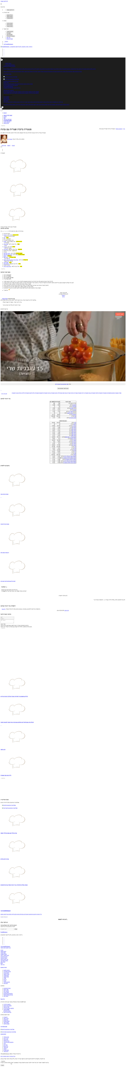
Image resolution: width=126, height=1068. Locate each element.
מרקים (32, 69)
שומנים (74, 409)
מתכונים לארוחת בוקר (8, 1042)
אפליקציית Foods (7, 74)
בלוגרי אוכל (6, 1018)
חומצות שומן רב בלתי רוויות (70, 456)
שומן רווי (71, 411)
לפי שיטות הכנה (7, 71)
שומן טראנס (70, 413)
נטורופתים (6, 1019)
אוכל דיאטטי (40, 71)
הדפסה (8, 145)
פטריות (5, 246)
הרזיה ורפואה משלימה (13, 104)
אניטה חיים (9, 139)
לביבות (5, 1048)
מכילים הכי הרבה (7, 84)
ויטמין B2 (74, 430)
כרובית (5, 235)
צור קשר (8, 37)
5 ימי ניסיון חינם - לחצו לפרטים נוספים (12, 87)
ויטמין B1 (74, 429)
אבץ (75, 453)
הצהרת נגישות (9, 38)
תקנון (2, 955)
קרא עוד (3, 609)
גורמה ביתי (6, 104)
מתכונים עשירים (56, 71)
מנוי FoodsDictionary (8, 44)
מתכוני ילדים (36, 69)
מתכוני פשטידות (85, 69)
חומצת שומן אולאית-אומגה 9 (69, 462)
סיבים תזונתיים (72, 417)
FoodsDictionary (4, 932)
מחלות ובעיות (46, 102)
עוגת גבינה (6, 1039)
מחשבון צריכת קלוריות (34, 93)
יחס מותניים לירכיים (8, 91)
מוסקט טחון (6, 263)
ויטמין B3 (74, 432)
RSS (2, 963)
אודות (2, 950)
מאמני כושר (6, 1022)
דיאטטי (63, 295)
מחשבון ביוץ (6, 98)
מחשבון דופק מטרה (17, 91)
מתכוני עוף (47, 69)
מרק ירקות (6, 1038)
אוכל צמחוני (73, 69)
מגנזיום (74, 449)
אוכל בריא (35, 71)
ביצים (5, 256)
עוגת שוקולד (6, 1037)
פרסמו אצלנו (3, 951)
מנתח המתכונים (78, 71)
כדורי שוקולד (6, 1041)
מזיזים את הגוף (22, 104)
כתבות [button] (8, 99)
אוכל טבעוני (6, 976)
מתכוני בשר (42, 69)
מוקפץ (57, 69)
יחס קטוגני (66, 610)
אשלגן (74, 454)
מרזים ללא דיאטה (29, 104)
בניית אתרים (12, 1056)
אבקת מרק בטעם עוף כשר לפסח (11, 259)
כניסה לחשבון (7, 63)
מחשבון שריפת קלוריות (27, 91)
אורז (4, 118)
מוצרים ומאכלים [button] (14, 81)
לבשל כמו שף (44, 104)
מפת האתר (3, 952)
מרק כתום (6, 1046)
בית (124, 128)
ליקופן (74, 424)
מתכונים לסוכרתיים (17, 69)
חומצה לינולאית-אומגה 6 (70, 459)
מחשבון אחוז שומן (13, 93)
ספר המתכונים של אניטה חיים (61, 384)
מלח (4, 237)
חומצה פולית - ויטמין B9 (70, 437)
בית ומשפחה (55, 102)
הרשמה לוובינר (7, 122)
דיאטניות (6, 1017)
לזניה (5, 1043)
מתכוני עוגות (79, 69)
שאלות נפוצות (4, 954)
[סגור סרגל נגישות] (1, 4)
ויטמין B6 (74, 435)
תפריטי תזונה (30, 84)
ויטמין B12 (73, 438)
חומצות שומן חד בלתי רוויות (70, 461)
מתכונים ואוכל (119, 128)
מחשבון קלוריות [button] (14, 85)
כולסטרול (74, 414)
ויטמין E (74, 443)
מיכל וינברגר (4, 298)
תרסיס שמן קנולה (7, 266)
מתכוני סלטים (92, 69)
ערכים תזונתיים (23, 84)
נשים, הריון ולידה (23, 102)
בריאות (50, 102)
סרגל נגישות (6, 123)
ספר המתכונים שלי (70, 71)
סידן (75, 446)
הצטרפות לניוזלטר (8, 119)
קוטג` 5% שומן (7, 253)
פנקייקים (5, 1044)
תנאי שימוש (6, 955)
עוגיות (54, 69)
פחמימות (74, 406)
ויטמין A (74, 425)
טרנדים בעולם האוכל (8, 69)
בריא (63, 296)
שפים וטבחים (6, 1021)
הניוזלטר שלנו (4, 922)
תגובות (13, 145)
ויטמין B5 (74, 433)
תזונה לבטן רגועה (37, 104)
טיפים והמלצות (16, 102)
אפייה (60, 69)
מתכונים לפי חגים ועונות (16, 71)
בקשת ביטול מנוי (4, 960)
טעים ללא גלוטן (59, 104)
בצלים (5, 241)
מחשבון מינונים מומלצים (23, 93)
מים (75, 422)
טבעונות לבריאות (51, 104)
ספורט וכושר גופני (32, 102)
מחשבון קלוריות (35, 91)
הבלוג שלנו (3, 962)
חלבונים (74, 405)
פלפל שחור (6, 262)
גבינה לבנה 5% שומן (8, 254)
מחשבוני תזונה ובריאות (9, 90)
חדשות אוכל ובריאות (8, 102)
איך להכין (61, 102)
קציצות (5, 116)
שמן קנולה (6, 244)
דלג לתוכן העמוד (4, 1)
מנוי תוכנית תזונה (4, 959)
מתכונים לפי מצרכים (47, 71)
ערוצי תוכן (6, 100)
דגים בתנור (6, 1051)
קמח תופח (6, 257)
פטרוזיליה (6, 249)
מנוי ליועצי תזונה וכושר (6, 947)
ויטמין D (74, 441)
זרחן (75, 451)
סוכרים (71, 408)
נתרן (75, 416)
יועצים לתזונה (6, 1023)
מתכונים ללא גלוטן (26, 69)
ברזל (75, 448)
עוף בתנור (6, 1047)
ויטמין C (74, 440)
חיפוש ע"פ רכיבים (15, 84)
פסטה (51, 69)
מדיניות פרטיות (4, 956)
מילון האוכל (6, 82)
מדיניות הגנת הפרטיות (5, 1064)
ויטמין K (74, 445)
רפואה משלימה (39, 102)
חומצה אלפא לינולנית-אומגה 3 (69, 457)
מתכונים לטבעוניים (66, 69)
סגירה (2, 1065)
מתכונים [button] (13, 66)
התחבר (6, 41)
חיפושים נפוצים (3, 1034)
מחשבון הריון (6, 96)
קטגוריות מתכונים (4, 967)
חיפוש (5, 112)
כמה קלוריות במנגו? (8, 115)
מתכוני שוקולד (7, 982)
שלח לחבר (3, 145)
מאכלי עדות (29, 71)
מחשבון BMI (6, 93)
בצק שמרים (6, 1050)
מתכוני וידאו (63, 71)
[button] (7, 66)
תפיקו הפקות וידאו (5, 1056)
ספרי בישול (24, 71)
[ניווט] (1, 58)
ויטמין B (74, 427)
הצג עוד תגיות (4, 393)
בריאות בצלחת (66, 104)
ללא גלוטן (6, 983)
